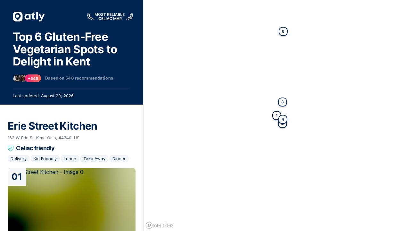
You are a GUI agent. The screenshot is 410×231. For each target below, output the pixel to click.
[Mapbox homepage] (159, 225)
